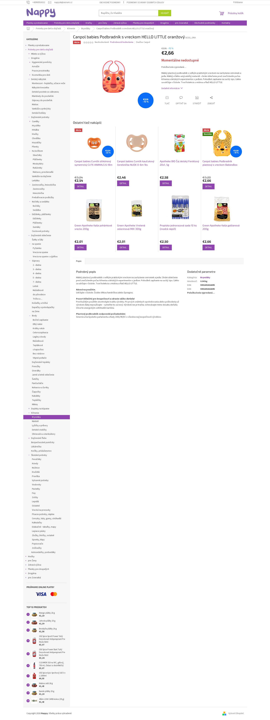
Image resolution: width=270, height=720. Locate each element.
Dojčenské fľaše (38, 438)
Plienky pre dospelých (38, 569)
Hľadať (165, 13)
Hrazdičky (36, 142)
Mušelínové (38, 290)
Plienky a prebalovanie (38, 45)
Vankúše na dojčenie (41, 176)
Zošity (35, 497)
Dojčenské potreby (40, 117)
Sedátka (37, 210)
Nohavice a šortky (40, 387)
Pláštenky (37, 159)
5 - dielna (37, 277)
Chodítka (36, 138)
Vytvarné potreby (40, 480)
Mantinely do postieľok (43, 96)
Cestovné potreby (40, 231)
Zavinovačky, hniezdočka (44, 184)
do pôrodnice (39, 294)
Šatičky (35, 379)
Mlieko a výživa (38, 53)
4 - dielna (37, 273)
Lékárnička (36, 446)
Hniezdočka (38, 193)
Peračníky (36, 459)
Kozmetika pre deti (41, 75)
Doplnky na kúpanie (40, 408)
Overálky (36, 370)
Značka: (143, 42)
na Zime (35, 311)
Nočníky (36, 206)
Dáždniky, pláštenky (41, 214)
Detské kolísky (39, 113)
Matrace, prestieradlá (43, 172)
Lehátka (35, 180)
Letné (35, 286)
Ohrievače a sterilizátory (43, 434)
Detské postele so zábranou (45, 91)
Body (34, 315)
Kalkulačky (37, 522)
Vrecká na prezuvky (41, 510)
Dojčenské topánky (41, 362)
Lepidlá (35, 501)
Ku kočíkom (37, 151)
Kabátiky (36, 396)
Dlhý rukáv (37, 324)
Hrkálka (35, 129)
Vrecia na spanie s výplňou (45, 256)
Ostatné (36, 505)
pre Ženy (32, 560)
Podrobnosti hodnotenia (121, 42)
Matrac (35, 104)
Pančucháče (37, 383)
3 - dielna (37, 269)
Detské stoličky (39, 429)
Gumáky (36, 227)
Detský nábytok (38, 79)
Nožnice (36, 467)
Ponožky (36, 366)
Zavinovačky (39, 189)
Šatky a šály (37, 239)
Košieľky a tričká (40, 303)
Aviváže (35, 66)
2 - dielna (37, 265)
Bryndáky (36, 417)
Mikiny (35, 404)
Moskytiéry (38, 163)
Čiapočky (36, 391)
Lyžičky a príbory (40, 425)
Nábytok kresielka (40, 87)
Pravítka (36, 476)
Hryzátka (36, 125)
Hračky (35, 134)
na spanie (36, 244)
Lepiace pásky (39, 531)
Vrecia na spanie (40, 252)
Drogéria (35, 58)
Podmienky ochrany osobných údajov (145, 2)
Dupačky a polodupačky (43, 307)
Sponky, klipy (38, 539)
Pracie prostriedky (41, 70)
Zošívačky (37, 548)
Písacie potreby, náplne (43, 514)
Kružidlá (36, 472)
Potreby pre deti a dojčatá (40, 49)
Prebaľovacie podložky (43, 197)
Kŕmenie (35, 413)
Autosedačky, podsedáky (43, 552)
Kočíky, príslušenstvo (41, 451)
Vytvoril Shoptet (236, 713)
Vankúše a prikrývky (41, 108)
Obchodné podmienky (109, 2)
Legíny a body (39, 336)
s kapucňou (38, 349)
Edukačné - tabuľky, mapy (44, 526)
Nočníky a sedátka (40, 201)
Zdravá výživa (34, 564)
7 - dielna (37, 282)
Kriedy (35, 463)
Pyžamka (37, 248)
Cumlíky (35, 121)
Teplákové (38, 345)
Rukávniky (37, 167)
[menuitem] (37, 23)
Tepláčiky (36, 400)
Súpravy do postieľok (42, 100)
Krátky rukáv (39, 328)
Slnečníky (37, 155)
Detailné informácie (170, 88)
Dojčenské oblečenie (41, 235)
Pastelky (36, 489)
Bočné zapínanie (40, 320)
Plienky (35, 146)
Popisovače (37, 543)
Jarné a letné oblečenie (43, 374)
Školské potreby (39, 455)
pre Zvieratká (34, 577)
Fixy (34, 493)
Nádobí (35, 421)
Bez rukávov (38, 353)
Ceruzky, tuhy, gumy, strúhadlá (46, 518)
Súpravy (36, 260)
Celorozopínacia (40, 332)
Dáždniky (37, 218)
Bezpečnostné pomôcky (42, 442)
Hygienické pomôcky (42, 62)
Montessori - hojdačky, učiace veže (48, 83)
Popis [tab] (78, 261)
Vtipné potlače (39, 358)
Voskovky (36, 484)
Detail (80, 186)
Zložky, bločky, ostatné (43, 535)
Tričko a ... (37, 298)
